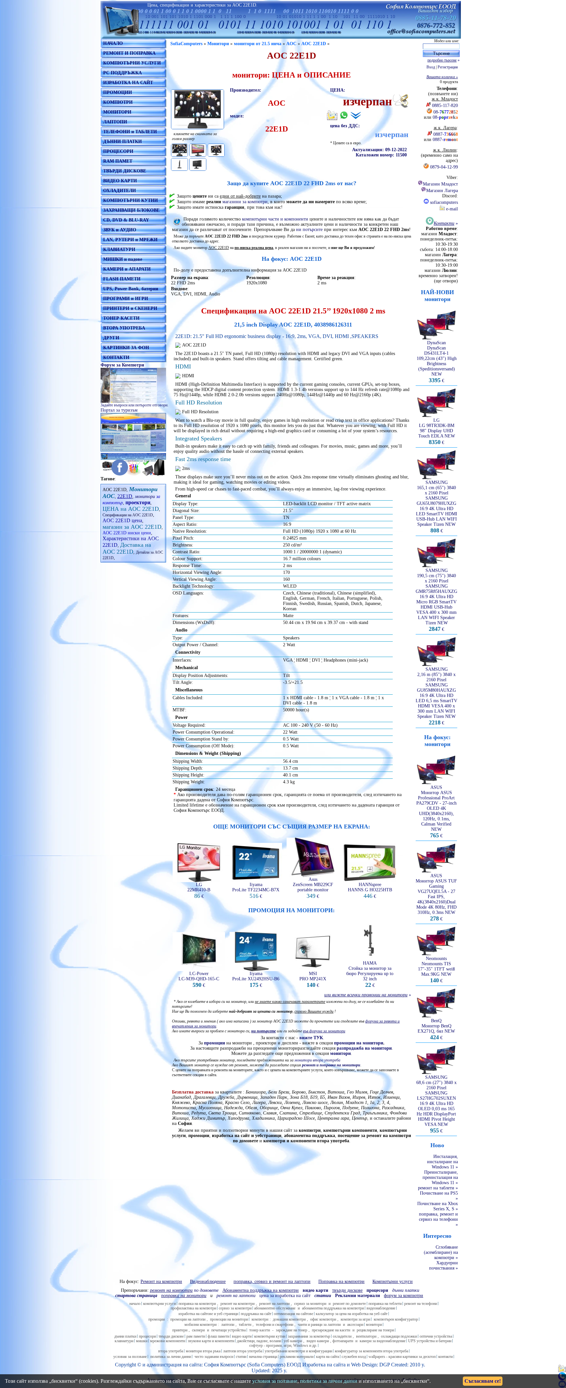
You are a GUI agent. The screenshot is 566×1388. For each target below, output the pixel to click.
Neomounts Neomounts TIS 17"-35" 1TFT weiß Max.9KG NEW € (436, 969)
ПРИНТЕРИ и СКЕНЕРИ (130, 308)
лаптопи (227, 1324)
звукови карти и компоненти (211, 1341)
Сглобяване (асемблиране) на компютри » (441, 1252)
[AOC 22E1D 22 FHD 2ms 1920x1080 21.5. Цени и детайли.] (197, 109)
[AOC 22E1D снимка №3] (216, 150)
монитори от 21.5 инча (257, 43)
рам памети (195, 1336)
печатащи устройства (228, 1330)
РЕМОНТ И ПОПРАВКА (129, 53)
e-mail (451, 208)
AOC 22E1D (313, 43)
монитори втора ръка (203, 1351)
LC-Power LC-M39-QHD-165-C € (199, 979)
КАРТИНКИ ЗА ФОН (126, 347)
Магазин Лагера (442, 190)
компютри (260, 1319)
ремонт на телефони (420, 1303)
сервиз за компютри (235, 1308)
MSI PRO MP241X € (312, 979)
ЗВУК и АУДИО (119, 229)
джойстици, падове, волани (259, 1341)
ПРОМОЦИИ (117, 92)
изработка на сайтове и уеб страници (208, 1313)
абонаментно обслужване (274, 1308)
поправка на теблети (385, 1303)
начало (135, 1303)
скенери (198, 1330)
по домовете (184, 1290)
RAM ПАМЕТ (117, 161)
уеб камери (293, 1341)
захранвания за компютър (309, 1336)
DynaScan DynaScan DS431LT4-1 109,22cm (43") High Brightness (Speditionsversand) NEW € (437, 361)
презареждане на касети (331, 1330)
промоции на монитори (229, 1319)
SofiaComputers (186, 43)
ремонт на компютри (237, 1303)
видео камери (318, 1341)
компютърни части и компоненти (275, 219)
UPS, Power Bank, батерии (130, 288)
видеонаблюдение (381, 1308)
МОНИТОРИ (117, 112)
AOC (291, 43)
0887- (445, 134)
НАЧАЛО (113, 43)
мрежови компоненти (167, 1341)
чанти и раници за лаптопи (319, 1324)
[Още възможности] (355, 115)
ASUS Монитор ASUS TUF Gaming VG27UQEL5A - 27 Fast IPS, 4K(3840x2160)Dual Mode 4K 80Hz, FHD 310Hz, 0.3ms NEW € (436, 897)
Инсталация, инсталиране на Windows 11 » (442, 1161)
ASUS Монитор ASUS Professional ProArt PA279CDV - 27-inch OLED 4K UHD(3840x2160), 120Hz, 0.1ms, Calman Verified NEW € (436, 811)
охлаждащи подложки (399, 1336)
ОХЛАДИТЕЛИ (119, 190)
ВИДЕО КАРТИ (120, 180)
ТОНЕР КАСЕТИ (121, 318)
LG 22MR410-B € (198, 890)
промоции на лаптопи (187, 1319)
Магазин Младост (440, 184)
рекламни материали (296, 1356)
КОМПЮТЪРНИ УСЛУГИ (132, 63)
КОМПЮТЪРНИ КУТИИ (130, 200)
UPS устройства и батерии (429, 1341)
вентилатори (366, 1336)
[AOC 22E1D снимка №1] (179, 150)
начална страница (263, 1356)
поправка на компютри (197, 1303)
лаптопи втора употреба (242, 1351)
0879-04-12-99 (444, 167)
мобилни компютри (200, 1324)
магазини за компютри (245, 201)
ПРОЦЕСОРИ (118, 151)
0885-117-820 (445, 105)
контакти (445, 1356)
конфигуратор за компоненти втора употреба (371, 1351)
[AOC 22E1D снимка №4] (179, 164)
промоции (214, 1043)
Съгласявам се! (482, 1381)
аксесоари (355, 1324)
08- (445, 112)
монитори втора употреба (317, 1060)
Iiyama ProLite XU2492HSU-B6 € (255, 979)
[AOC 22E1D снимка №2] (197, 150)
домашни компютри (289, 1319)
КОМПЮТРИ (118, 102)
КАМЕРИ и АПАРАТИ (127, 269)
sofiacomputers (443, 202)
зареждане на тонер (291, 1330)
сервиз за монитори (310, 1303)
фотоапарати (342, 1341)
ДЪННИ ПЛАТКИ (122, 141)
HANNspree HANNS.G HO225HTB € (370, 890)
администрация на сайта (174, 1364)
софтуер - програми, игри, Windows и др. (283, 1345)
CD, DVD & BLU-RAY (126, 220)
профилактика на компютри (193, 1308)
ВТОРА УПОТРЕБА (124, 328)
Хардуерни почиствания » (443, 1265)
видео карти (242, 1336)
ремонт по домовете (349, 1303)
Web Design (364, 1364)
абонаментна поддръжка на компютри (333, 1308)
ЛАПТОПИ (115, 121)
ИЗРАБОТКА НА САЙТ (128, 82)
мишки (141, 1341)
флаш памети (218, 1336)
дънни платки (125, 1336)
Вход (430, 67)
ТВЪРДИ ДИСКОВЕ (124, 171)
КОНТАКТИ (116, 357)
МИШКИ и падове (122, 259)
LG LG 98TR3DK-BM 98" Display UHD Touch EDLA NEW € (436, 431)
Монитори (218, 43)
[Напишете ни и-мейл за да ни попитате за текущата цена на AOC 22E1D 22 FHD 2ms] (332, 118)
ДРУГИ (111, 337)
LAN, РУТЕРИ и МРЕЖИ (130, 239)
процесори (147, 1336)
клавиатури (124, 1341)
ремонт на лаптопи (236, 1295)
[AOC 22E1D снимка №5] (197, 164)
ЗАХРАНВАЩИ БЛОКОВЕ (131, 210)
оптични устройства (436, 1336)
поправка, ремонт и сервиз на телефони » (438, 1219)
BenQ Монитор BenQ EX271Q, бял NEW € (436, 1029)
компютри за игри (355, 1319)
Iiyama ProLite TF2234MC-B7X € (255, 890)
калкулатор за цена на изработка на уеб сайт (351, 1313)
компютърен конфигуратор (396, 1319)
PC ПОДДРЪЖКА (122, 72)
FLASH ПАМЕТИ (122, 278)
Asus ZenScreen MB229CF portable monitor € (313, 888)
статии (241, 1356)
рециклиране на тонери (375, 1330)
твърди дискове (171, 1336)
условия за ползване (130, 1356)
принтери (179, 1330)
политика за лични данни (170, 1356)
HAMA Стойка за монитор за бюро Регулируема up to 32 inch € (369, 974)
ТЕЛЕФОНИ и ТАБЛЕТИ (130, 131)
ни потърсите (309, 229)
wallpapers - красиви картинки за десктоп (402, 1356)
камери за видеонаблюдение (383, 1341)
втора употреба (170, 1351)
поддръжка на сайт (256, 1313)
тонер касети (259, 1330)
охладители (342, 1336)
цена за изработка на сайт (285, 1295)
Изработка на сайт (322, 1364)
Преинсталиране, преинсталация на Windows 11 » (440, 1177)
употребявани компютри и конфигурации (298, 1351)
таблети (245, 1324)
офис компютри (323, 1319)
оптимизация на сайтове (293, 1313)
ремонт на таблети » (438, 1187)
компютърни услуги (159, 1303)
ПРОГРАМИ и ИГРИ (125, 298)
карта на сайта (327, 1356)
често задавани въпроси (214, 1356)
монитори (145, 496)
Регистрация (448, 67)
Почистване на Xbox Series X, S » (437, 1206)
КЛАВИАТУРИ (119, 249)
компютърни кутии (269, 1336)
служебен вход (354, 1356)
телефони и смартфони (274, 1324)
